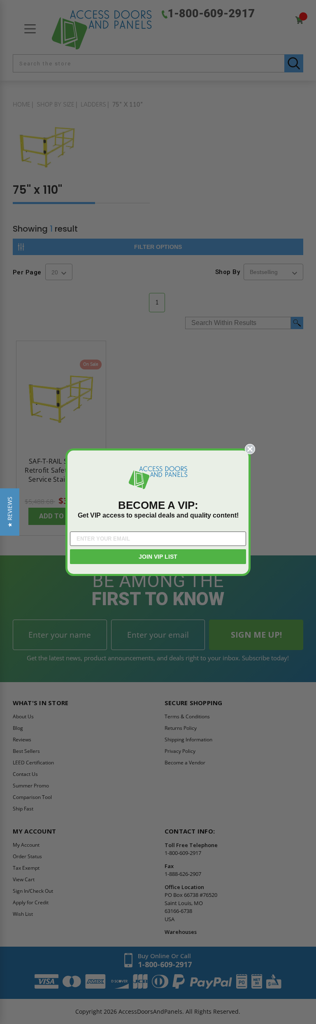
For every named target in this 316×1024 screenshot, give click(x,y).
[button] (9, 512)
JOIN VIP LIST (158, 556)
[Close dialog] (250, 449)
